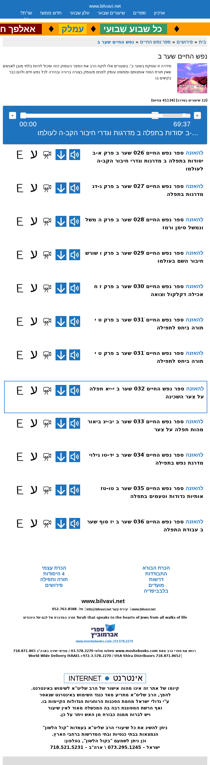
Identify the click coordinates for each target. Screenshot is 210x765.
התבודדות (156, 573)
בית (202, 41)
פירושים (185, 41)
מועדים (156, 585)
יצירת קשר (64, 19)
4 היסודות (54, 573)
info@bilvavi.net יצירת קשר (107, 609)
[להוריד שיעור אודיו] (61, 154)
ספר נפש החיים (155, 41)
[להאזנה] (74, 154)
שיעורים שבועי (111, 13)
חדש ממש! (51, 13)
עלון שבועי (79, 13)
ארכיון (159, 13)
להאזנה (12, 115)
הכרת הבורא (156, 568)
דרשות (156, 579)
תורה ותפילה (54, 579)
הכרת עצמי (54, 568)
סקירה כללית (32, 19)
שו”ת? (26, 13)
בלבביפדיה (156, 591)
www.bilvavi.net (105, 6)
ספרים (139, 13)
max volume (197, 115)
